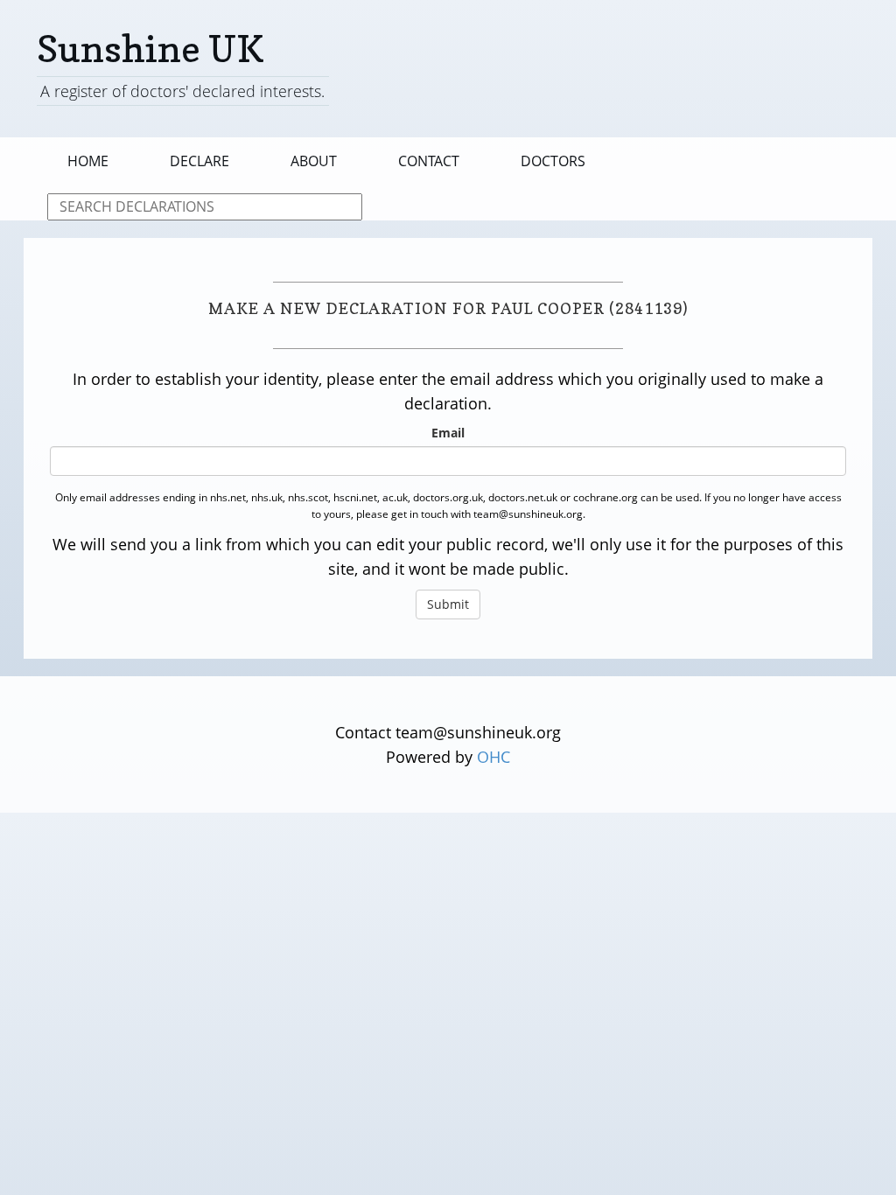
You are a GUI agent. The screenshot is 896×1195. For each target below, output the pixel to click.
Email (448, 432)
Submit (448, 604)
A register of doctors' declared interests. (182, 90)
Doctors (553, 161)
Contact (428, 161)
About (313, 161)
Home (87, 161)
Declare (199, 161)
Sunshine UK (150, 48)
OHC (493, 756)
